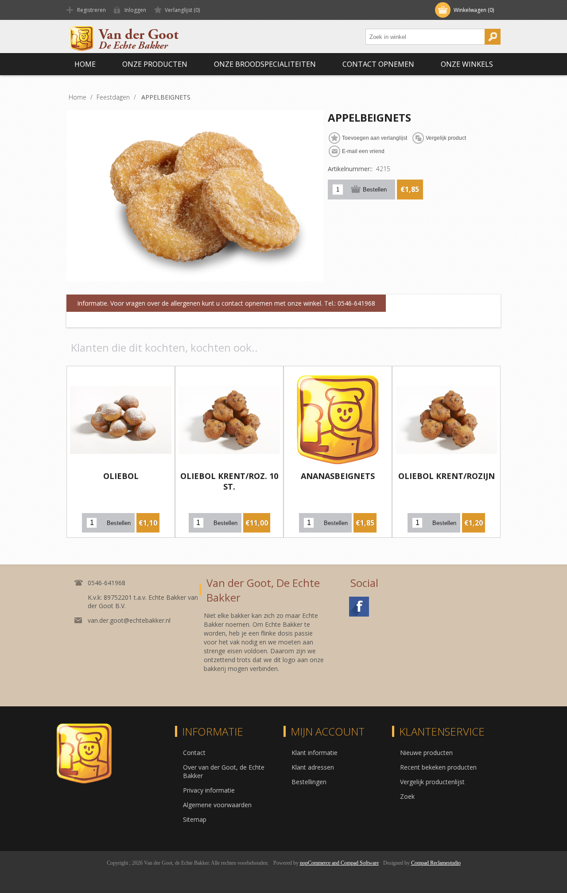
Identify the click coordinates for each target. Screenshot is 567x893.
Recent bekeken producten (438, 767)
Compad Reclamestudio (436, 863)
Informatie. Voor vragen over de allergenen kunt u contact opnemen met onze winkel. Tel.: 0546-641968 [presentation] (226, 303)
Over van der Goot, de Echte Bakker (223, 771)
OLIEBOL (121, 476)
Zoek (407, 796)
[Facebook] (359, 607)
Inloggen (135, 10)
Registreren (91, 10)
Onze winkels (467, 64)
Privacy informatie (209, 790)
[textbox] (425, 37)
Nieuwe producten (426, 752)
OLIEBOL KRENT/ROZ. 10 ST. (229, 481)
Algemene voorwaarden (217, 805)
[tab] (226, 303)
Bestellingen (308, 782)
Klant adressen (312, 767)
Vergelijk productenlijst (432, 782)
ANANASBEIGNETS (338, 476)
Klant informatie (314, 752)
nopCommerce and (320, 863)
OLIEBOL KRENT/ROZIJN (446, 476)
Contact (194, 752)
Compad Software (360, 863)
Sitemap (194, 819)
